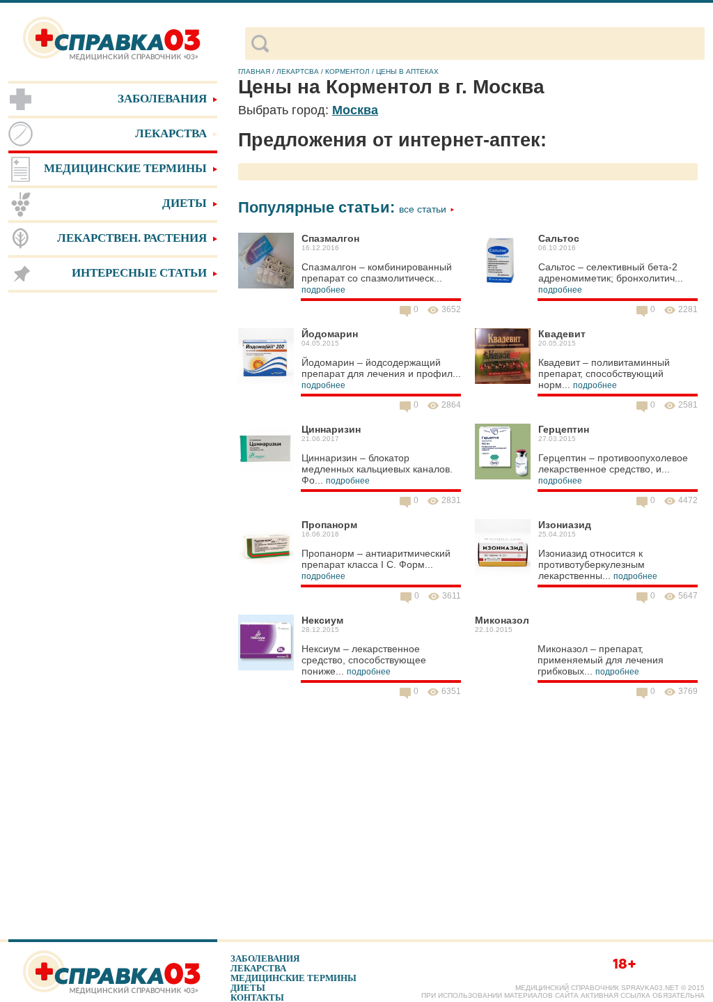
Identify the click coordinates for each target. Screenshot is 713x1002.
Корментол (347, 71)
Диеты (247, 987)
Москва (355, 110)
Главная (254, 71)
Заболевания (264, 958)
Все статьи (424, 209)
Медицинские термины (293, 978)
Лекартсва (297, 71)
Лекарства (258, 968)
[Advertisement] (112, 516)
